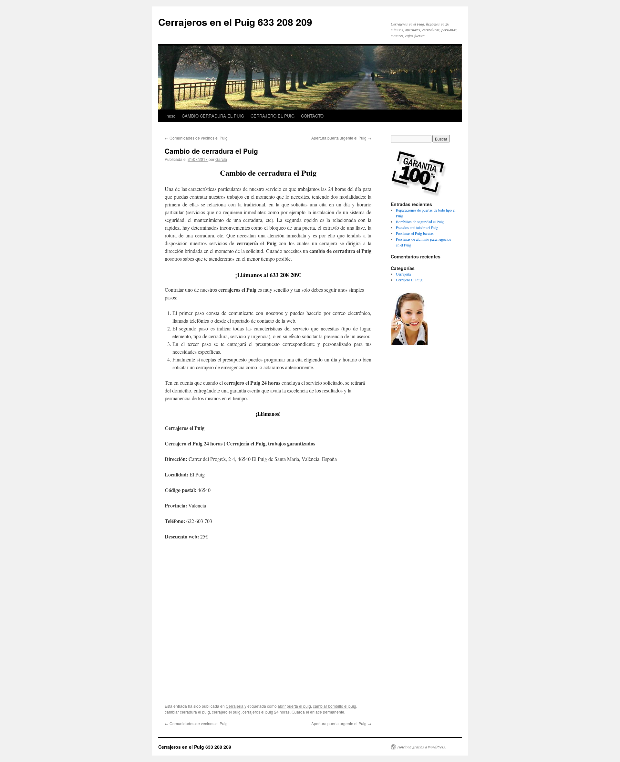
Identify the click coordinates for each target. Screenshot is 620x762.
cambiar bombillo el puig (334, 706)
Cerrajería (234, 706)
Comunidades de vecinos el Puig (196, 138)
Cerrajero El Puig (409, 279)
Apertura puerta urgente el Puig (341, 138)
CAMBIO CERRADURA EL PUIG (213, 116)
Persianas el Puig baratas (415, 233)
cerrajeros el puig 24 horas (266, 712)
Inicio (170, 116)
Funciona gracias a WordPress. (421, 746)
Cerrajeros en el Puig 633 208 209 (235, 22)
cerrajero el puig (226, 712)
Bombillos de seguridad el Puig (420, 221)
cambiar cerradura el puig (187, 712)
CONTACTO (312, 116)
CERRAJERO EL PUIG (272, 116)
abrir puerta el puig (294, 706)
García (221, 159)
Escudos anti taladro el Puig (417, 227)
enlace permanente (327, 712)
